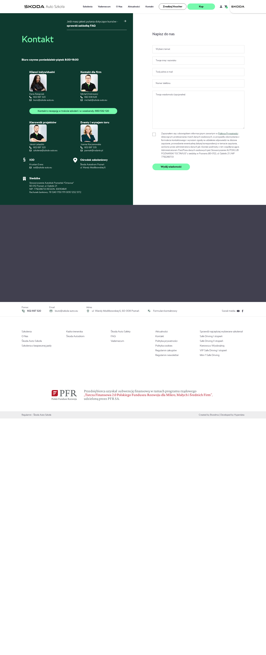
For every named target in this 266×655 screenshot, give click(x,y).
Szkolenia (87, 6)
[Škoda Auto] (237, 6)
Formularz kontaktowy (165, 310)
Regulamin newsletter (167, 355)
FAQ (113, 336)
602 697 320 (39, 97)
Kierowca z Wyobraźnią (212, 345)
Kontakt (149, 6)
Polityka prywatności (166, 340)
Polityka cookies (163, 345)
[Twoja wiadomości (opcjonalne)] (198, 127)
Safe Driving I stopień (211, 336)
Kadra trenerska (74, 331)
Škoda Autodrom (75, 336)
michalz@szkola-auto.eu (95, 100)
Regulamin (26, 415)
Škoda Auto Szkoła (32, 340)
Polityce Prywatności (228, 133)
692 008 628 (90, 97)
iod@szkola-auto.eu (42, 167)
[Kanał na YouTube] (238, 311)
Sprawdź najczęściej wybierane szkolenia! (221, 331)
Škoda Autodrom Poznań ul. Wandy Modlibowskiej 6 (92, 166)
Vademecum (104, 6)
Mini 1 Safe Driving (209, 355)
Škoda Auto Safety (121, 331)
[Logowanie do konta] (221, 6)
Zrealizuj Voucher (172, 6)
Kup (201, 6)
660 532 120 (102, 110)
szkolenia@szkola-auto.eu (45, 150)
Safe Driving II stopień (211, 340)
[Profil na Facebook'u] (242, 311)
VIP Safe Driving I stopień (213, 350)
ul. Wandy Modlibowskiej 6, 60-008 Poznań (115, 310)
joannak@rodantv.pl (93, 150)
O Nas (119, 6)
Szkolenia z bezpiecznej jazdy (37, 345)
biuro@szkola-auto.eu (43, 100)
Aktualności (134, 6)
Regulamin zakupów (166, 350)
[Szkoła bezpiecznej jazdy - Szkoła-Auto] (45, 6)
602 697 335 (90, 147)
